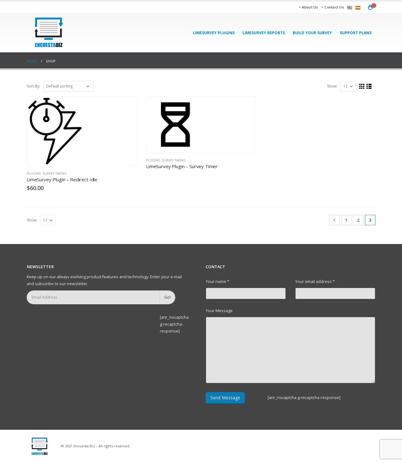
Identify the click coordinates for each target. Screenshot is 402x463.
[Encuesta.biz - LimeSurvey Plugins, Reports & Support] (48, 33)
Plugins (34, 173)
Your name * (217, 281)
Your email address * (315, 281)
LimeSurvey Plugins (214, 32)
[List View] (369, 86)
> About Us (308, 7)
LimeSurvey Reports (263, 32)
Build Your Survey (312, 32)
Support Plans (356, 32)
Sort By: (33, 86)
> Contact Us (332, 7)
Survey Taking (54, 173)
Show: (332, 86)
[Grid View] (362, 86)
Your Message (219, 310)
